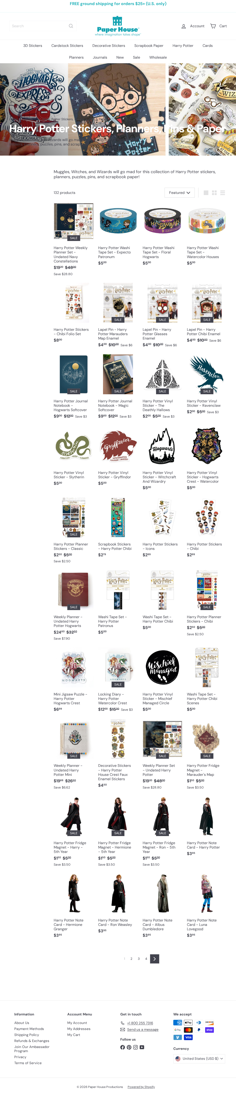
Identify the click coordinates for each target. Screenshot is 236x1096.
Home (13, 119)
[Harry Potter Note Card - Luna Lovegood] (207, 908)
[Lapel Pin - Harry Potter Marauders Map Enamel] (118, 317)
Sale (136, 57)
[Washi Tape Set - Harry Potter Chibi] (163, 602)
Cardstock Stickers (67, 45)
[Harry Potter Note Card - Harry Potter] (207, 828)
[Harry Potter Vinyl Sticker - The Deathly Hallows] (163, 389)
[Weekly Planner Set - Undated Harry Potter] (163, 756)
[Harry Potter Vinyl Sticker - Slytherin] (74, 458)
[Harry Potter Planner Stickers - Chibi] (207, 605)
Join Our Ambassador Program (32, 1049)
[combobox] (43, 26)
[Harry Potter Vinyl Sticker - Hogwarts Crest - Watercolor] (207, 460)
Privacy (20, 1057)
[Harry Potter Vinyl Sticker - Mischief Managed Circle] (163, 682)
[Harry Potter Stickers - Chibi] (207, 529)
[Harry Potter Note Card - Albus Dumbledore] (163, 908)
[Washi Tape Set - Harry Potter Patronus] (118, 604)
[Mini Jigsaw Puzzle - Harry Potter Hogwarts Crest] (74, 682)
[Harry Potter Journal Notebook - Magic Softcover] (118, 389)
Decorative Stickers (108, 45)
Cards (208, 45)
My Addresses (79, 1029)
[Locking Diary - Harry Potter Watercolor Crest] (118, 682)
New (120, 57)
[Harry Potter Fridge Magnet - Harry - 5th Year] (74, 833)
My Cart (73, 1035)
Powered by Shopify (141, 1087)
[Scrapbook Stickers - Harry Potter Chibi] (118, 529)
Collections (30, 119)
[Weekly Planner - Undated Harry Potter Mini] (74, 756)
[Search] (71, 26)
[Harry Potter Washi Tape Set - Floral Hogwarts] (163, 235)
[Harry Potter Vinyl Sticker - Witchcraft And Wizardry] (163, 460)
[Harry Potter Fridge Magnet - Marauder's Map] (207, 756)
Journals (100, 57)
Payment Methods (29, 1029)
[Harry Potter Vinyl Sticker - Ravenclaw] (207, 386)
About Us (21, 1023)
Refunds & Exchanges (31, 1041)
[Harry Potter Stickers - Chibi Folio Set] (74, 315)
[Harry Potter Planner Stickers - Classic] (74, 532)
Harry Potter (183, 45)
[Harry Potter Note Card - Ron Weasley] (118, 905)
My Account (77, 1023)
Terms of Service (28, 1063)
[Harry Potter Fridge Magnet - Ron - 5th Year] (163, 833)
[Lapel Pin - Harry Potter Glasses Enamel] (163, 317)
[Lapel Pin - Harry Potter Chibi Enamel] (207, 315)
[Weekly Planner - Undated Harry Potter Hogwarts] (74, 607)
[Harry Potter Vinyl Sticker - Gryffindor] (118, 458)
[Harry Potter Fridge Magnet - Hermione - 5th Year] (118, 833)
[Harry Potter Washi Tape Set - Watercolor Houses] (207, 235)
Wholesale (158, 57)
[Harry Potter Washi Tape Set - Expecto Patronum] (118, 235)
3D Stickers (32, 45)
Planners (76, 57)
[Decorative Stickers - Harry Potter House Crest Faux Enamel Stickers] (118, 756)
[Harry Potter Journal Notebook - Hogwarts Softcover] (74, 389)
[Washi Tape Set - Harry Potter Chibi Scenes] (207, 682)
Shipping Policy (26, 1035)
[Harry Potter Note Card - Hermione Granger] (74, 908)
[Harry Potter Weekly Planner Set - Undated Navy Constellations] (74, 240)
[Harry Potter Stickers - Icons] (163, 529)
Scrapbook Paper (148, 45)
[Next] (154, 959)
